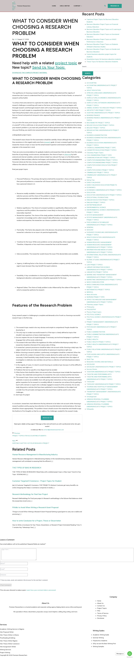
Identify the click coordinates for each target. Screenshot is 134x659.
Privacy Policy (102, 616)
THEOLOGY (90, 382)
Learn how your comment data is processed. (41, 590)
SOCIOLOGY (91, 364)
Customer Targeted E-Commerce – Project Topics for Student (36, 481)
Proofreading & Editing (7, 638)
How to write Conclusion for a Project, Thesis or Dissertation (36, 521)
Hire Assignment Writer (8, 647)
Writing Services (5, 649)
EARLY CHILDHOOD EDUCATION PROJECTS (102, 185)
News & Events (92, 294)
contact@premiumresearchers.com (53, 430)
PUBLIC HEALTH (92, 339)
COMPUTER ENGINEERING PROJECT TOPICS (102, 160)
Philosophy (90, 307)
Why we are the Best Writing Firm (104, 643)
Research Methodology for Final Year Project (30, 494)
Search (84, 66)
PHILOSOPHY (91, 309)
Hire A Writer (65, 5)
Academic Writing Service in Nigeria (12, 629)
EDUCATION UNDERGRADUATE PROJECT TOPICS (104, 195)
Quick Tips (90, 359)
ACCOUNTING (91, 83)
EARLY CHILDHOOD (93, 182)
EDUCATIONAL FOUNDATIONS (97, 197)
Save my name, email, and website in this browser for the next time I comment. (25, 580)
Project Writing (5, 652)
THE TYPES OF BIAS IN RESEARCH (26, 468)
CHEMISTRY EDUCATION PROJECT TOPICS (101, 150)
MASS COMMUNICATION (95, 282)
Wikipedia (90, 409)
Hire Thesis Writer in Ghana (9, 635)
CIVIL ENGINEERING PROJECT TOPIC (99, 155)
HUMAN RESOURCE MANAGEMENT (99, 242)
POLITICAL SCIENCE (94, 314)
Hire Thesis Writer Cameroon (10, 644)
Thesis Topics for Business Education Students (102, 62)
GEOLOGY (90, 230)
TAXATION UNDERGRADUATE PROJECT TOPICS (103, 372)
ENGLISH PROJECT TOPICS (96, 202)
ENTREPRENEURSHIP (94, 205)
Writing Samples (98, 646)
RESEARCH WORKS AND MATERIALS (100, 362)
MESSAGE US (47, 418)
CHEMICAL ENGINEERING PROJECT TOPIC (101, 147)
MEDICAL (90, 292)
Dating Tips (91, 180)
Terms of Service (102, 613)
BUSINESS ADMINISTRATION (97, 135)
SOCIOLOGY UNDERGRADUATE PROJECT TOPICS (104, 367)
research (48, 142)
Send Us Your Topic (49, 67)
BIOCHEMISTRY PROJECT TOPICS (98, 123)
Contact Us (101, 606)
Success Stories (92, 369)
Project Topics (102, 608)
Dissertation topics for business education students (104, 59)
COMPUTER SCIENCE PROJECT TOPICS (100, 170)
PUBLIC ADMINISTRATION (96, 332)
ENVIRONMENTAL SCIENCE (96, 207)
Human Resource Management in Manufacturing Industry (35, 454)
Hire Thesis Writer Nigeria (8, 641)
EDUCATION (91, 192)
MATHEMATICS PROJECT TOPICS (98, 289)
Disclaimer (100, 618)
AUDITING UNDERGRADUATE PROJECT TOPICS (103, 113)
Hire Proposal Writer (7, 632)
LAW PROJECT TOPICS (94, 265)
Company (77, 5)
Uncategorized (91, 396)
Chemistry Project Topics (95, 153)
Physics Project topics (94, 312)
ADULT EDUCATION (94, 90)
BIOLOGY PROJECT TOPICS (96, 128)
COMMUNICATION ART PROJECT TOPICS (101, 157)
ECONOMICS (91, 187)
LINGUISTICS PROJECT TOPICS (97, 272)
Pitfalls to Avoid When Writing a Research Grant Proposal (35, 507)
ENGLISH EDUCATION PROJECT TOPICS (100, 200)
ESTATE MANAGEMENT (95, 215)
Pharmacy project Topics (95, 304)
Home (54, 5)
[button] (105, 6)
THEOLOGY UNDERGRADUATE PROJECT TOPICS (104, 384)
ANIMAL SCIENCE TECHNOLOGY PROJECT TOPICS (104, 108)
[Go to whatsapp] (129, 653)
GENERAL (90, 227)
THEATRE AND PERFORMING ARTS (99, 374)
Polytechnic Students (100, 641)
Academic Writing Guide (101, 635)
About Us (100, 603)
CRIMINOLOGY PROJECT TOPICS (98, 172)
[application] (81, 5)
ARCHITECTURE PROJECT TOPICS (98, 110)
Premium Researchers (23, 6)
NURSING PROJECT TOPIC (96, 297)
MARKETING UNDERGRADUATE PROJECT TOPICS (104, 279)
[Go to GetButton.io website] (130, 657)
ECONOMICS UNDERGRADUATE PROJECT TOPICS (104, 190)
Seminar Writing (98, 638)
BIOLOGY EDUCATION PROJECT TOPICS (100, 125)
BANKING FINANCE (93, 115)
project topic (66, 63)
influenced (67, 154)
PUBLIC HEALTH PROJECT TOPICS (98, 342)
